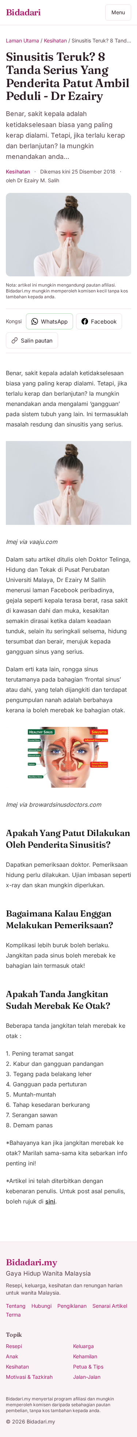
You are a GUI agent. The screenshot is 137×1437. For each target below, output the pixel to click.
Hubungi (41, 1306)
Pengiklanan (72, 1306)
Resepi (14, 1346)
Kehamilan (85, 1356)
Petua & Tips (88, 1366)
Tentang (16, 1306)
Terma (13, 1314)
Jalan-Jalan (86, 1377)
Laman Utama (22, 40)
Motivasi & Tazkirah (29, 1377)
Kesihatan (55, 40)
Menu (118, 12)
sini (50, 1201)
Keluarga (83, 1346)
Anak (12, 1356)
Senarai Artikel (109, 1306)
